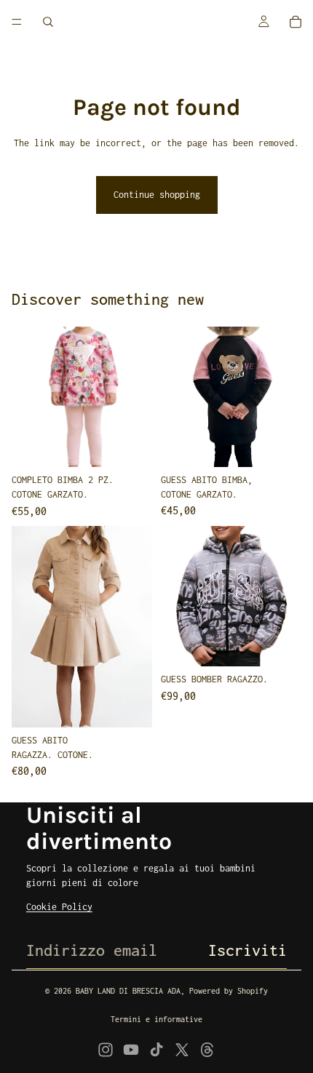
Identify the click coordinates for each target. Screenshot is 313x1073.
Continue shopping (157, 194)
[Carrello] (296, 22)
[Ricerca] (48, 22)
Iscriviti (247, 950)
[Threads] (207, 1049)
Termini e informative (156, 1019)
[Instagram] (105, 1049)
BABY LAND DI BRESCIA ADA (128, 990)
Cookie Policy (59, 906)
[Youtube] (131, 1049)
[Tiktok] (156, 1049)
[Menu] (16, 22)
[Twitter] (182, 1049)
